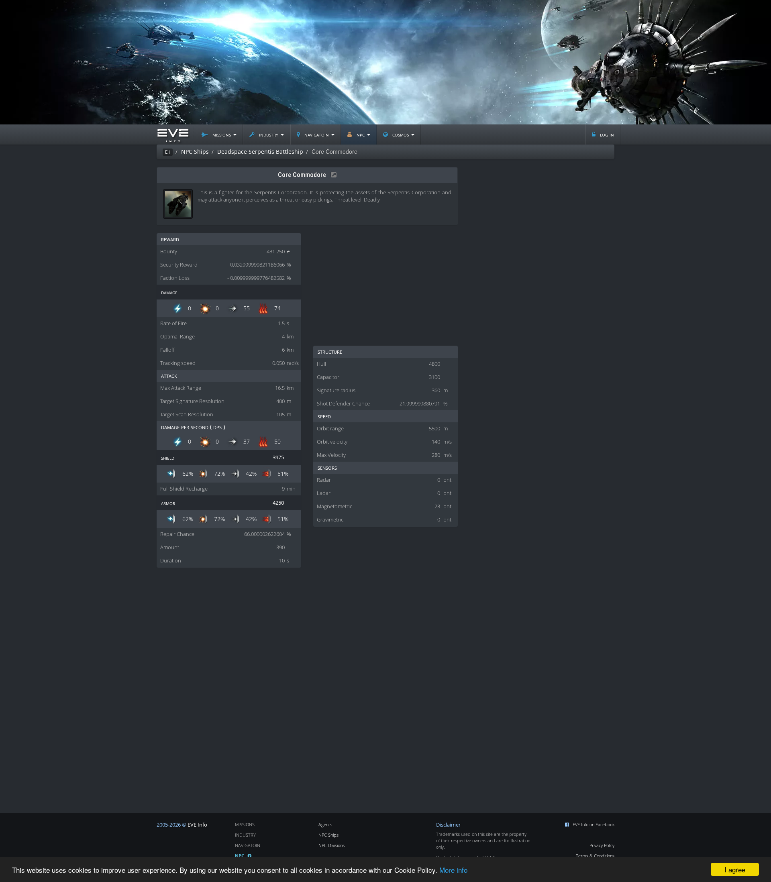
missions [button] (222, 134)
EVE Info (197, 824)
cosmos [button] (400, 134)
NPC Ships (328, 835)
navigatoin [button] (316, 134)
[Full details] (332, 175)
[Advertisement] (385, 62)
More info (453, 870)
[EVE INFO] (173, 134)
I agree (734, 869)
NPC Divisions (331, 845)
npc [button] (360, 134)
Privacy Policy (601, 845)
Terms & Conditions (595, 856)
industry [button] (268, 134)
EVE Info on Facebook (593, 824)
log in (606, 134)
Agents (325, 824)
